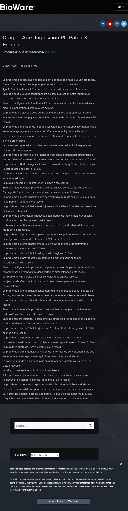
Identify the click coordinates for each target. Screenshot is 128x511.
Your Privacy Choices (63, 501)
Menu (122, 7)
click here (50, 51)
